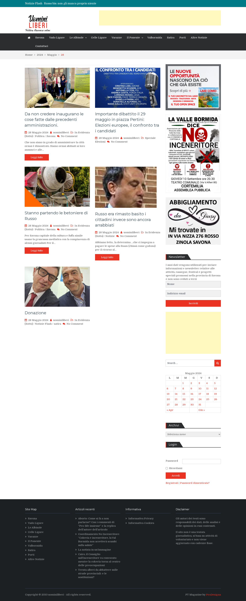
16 (191, 393)
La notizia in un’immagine (94, 549)
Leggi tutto (37, 157)
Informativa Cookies (141, 523)
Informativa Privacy (141, 518)
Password (172, 460)
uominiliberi (61, 132)
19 (215, 393)
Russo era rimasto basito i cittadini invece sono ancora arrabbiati (123, 219)
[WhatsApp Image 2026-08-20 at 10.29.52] (193, 195)
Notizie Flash (43, 323)
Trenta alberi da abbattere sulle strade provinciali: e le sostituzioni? (98, 573)
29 (184, 404)
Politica (39, 136)
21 (176, 399)
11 (207, 388)
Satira (170, 37)
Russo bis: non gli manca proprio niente (70, 3)
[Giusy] (193, 247)
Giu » (201, 410)
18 (207, 393)
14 (176, 393)
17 (199, 393)
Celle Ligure (99, 37)
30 (192, 404)
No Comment (69, 136)
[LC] (193, 112)
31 (199, 404)
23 (191, 399)
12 (215, 388)
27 (168, 404)
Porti (182, 37)
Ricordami (175, 468)
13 (168, 393)
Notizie (110, 236)
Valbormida (154, 37)
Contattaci (41, 46)
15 (183, 393)
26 (215, 399)
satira (57, 323)
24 (199, 399)
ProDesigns (213, 594)
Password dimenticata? (195, 482)
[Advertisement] (160, 17)
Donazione (35, 312)
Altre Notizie (199, 37)
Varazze (117, 37)
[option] (93, 3)
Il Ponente (133, 37)
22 (183, 399)
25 (207, 399)
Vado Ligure (57, 37)
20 (168, 399)
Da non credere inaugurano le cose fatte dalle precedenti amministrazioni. (54, 120)
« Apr (170, 410)
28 (176, 404)
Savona (39, 37)
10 (199, 388)
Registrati (172, 482)
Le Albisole (77, 37)
